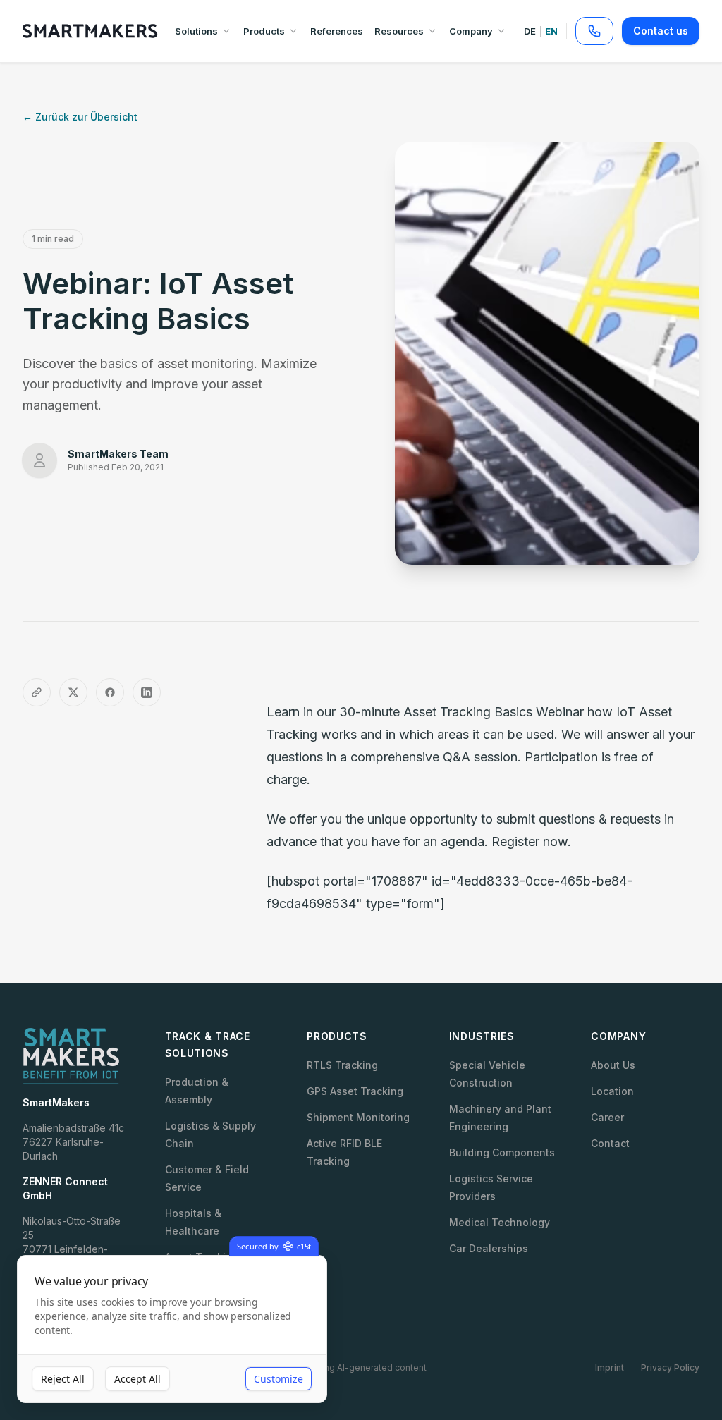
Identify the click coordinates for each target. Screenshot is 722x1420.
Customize (278, 1378)
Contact (610, 1143)
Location (612, 1091)
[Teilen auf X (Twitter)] (73, 692)
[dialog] (172, 1329)
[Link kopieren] (37, 692)
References (336, 31)
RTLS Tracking (342, 1065)
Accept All (137, 1378)
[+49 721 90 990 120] (594, 31)
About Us (613, 1065)
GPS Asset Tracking (355, 1091)
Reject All (63, 1378)
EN (551, 31)
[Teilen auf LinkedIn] (147, 692)
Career (607, 1117)
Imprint (609, 1367)
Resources (399, 31)
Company (471, 31)
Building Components (502, 1152)
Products (264, 31)
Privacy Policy (670, 1367)
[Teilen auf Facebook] (110, 692)
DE (530, 31)
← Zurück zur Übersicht (80, 117)
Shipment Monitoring (358, 1117)
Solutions (196, 31)
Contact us (660, 31)
